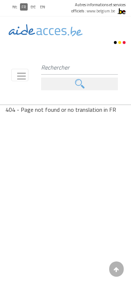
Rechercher (79, 84)
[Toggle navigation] (19, 75)
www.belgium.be (101, 11)
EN (42, 7)
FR (23, 7)
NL (14, 7)
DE (33, 7)
